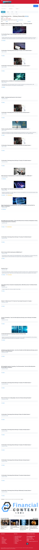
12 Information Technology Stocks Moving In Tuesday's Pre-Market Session (16, 160)
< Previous (2, 25)
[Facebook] (18, 513)
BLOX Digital (14, 548)
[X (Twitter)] (16, 513)
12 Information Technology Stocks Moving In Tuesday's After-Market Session (16, 50)
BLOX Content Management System (7, 548)
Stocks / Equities (10, 274)
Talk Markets (3, 274)
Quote (7, 21)
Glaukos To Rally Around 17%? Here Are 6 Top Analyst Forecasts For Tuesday (16, 300)
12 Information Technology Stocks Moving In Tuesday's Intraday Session (16, 65)
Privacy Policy (22, 510)
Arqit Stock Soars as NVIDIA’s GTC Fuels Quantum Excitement (13, 80)
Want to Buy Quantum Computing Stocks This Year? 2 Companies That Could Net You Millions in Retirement (18, 206)
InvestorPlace (3, 40)
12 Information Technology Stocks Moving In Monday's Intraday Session (15, 460)
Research (29, 21)
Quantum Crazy (4, 268)
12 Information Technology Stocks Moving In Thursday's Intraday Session (16, 475)
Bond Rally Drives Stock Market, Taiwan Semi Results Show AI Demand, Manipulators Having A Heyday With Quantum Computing (19, 221)
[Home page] (7, 2)
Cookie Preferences (31, 547)
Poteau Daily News (7, 547)
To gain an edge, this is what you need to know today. (11, 289)
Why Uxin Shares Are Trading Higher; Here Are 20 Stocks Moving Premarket (16, 397)
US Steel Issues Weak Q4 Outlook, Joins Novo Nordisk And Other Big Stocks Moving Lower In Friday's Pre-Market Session (19, 351)
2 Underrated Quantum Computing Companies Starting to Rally (13, 333)
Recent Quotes (4, 8)
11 (19, 25)
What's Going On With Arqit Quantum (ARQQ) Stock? (12, 252)
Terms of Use (17, 547)
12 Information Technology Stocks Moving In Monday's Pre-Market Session (16, 145)
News (18, 21)
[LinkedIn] (21, 513)
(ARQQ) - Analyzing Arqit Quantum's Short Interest (11, 97)
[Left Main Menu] (2, 1)
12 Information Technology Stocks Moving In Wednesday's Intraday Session (16, 490)
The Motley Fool (4, 209)
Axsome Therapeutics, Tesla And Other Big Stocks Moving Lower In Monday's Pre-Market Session (18, 318)
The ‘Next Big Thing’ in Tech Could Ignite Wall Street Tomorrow (14, 34)
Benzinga (3, 55)
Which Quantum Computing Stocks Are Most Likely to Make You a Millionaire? (17, 175)
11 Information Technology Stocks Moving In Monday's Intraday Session (15, 112)
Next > (22, 25)
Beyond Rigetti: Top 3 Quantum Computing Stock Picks (12, 188)
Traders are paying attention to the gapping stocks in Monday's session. (15, 128)
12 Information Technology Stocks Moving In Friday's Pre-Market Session (16, 414)
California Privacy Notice (25, 547)
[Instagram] (23, 513)
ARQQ (26, 16)
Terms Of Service (28, 510)
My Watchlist (10, 8)
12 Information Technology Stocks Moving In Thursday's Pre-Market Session (16, 236)
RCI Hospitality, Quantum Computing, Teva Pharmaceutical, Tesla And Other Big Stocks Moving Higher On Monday (18, 367)
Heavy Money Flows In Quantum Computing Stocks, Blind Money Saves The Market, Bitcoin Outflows (19, 285)
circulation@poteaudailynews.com (32, 541)
